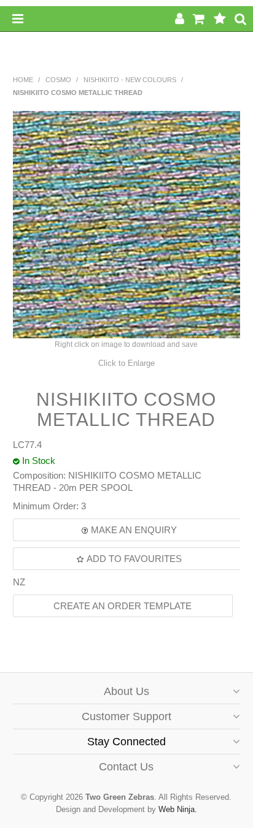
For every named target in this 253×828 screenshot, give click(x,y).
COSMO (58, 79)
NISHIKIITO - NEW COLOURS (130, 79)
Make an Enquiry (134, 530)
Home (23, 79)
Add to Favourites (134, 558)
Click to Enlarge (126, 363)
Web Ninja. (177, 809)
